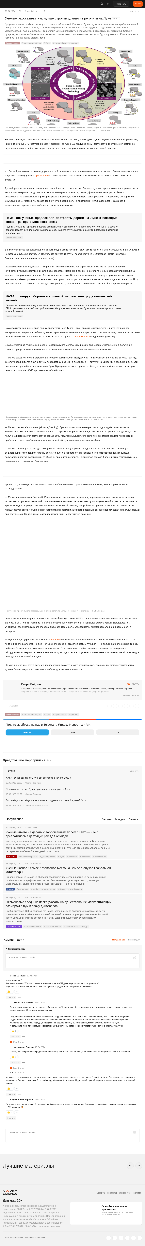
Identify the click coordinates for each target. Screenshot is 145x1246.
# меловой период (32, 926)
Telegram (27, 732)
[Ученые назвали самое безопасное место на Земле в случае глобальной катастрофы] (127, 879)
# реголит (73, 43)
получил (56, 639)
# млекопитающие (52, 926)
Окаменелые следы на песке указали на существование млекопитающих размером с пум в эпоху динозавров (58, 904)
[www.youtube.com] (121, 1238)
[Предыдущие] (130, 1165)
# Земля (61, 889)
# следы (84, 926)
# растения (72, 857)
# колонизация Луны (31, 43)
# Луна (47, 43)
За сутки (107, 819)
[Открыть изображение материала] (72, 86)
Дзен (72, 732)
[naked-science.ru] (139, 1238)
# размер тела (71, 926)
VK (117, 732)
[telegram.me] (133, 1238)
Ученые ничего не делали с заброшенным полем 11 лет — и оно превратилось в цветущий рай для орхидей (52, 834)
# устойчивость (75, 889)
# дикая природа (47, 857)
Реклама (136, 1193)
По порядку (134, 940)
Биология (11, 857)
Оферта (100, 1193)
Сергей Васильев (33, 783)
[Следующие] (138, 1165)
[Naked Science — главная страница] (17, 4)
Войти (138, 4)
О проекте (124, 1193)
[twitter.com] (108, 1238)
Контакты (112, 1193)
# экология (85, 857)
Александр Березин (24, 1047)
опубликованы (82, 336)
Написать (121, 4)
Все (49, 760)
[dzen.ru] (127, 1238)
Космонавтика (12, 43)
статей (133, 684)
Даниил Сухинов (33, 794)
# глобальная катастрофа (43, 889)
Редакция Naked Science (36, 805)
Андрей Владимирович (21, 1099)
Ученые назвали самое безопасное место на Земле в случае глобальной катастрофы (58, 870)
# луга (61, 857)
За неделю (120, 819)
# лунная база (59, 43)
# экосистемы (99, 857)
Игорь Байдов (30, 11)
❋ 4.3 (116, 18)
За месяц (134, 819)
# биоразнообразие (28, 857)
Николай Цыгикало (23, 1003)
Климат (10, 889)
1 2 (11, 1073)
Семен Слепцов (18, 976)
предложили (42, 175)
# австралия (22, 889)
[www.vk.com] (114, 1238)
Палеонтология (14, 926)
